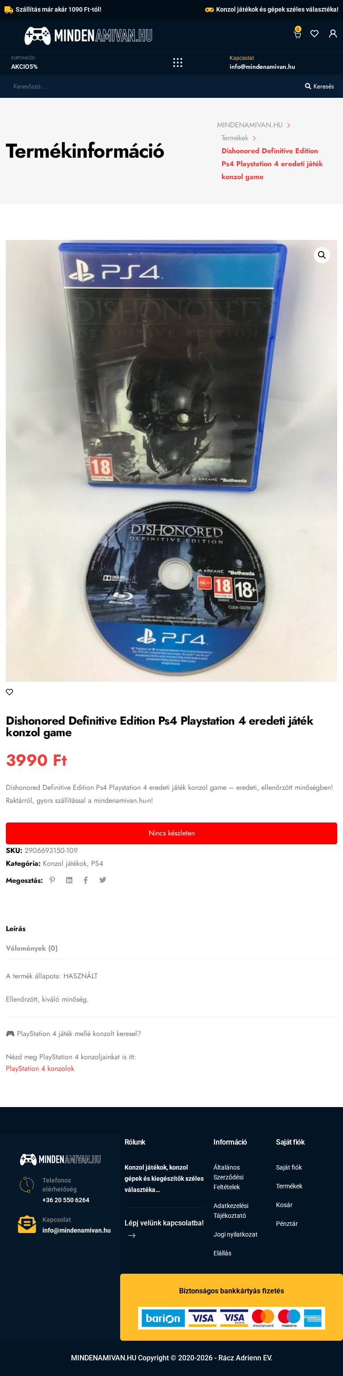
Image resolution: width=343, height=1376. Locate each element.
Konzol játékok (65, 863)
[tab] (168, 929)
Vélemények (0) (32, 948)
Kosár (284, 1204)
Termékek (289, 1186)
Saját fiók (289, 1167)
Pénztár (287, 1223)
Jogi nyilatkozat (235, 1234)
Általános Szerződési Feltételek (228, 1177)
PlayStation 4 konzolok (40, 1068)
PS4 (97, 863)
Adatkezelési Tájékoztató (230, 1210)
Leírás (15, 928)
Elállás (222, 1253)
